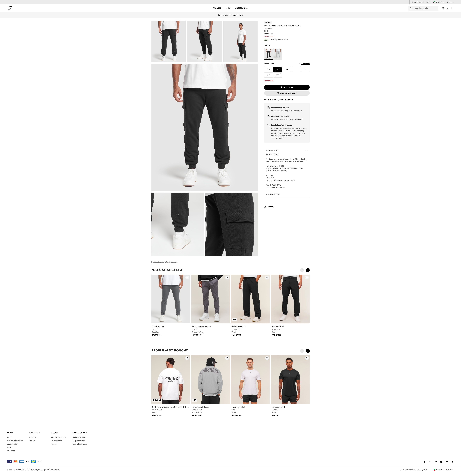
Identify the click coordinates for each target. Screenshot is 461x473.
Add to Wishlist (288, 93)
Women (217, 8)
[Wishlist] (442, 8)
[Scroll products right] (308, 270)
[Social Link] (424, 461)
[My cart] (452, 8)
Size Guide (305, 64)
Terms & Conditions (408, 470)
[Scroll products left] (302, 270)
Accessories (241, 8)
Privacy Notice (422, 470)
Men (228, 8)
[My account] (447, 8)
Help (428, 2)
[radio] (268, 54)
